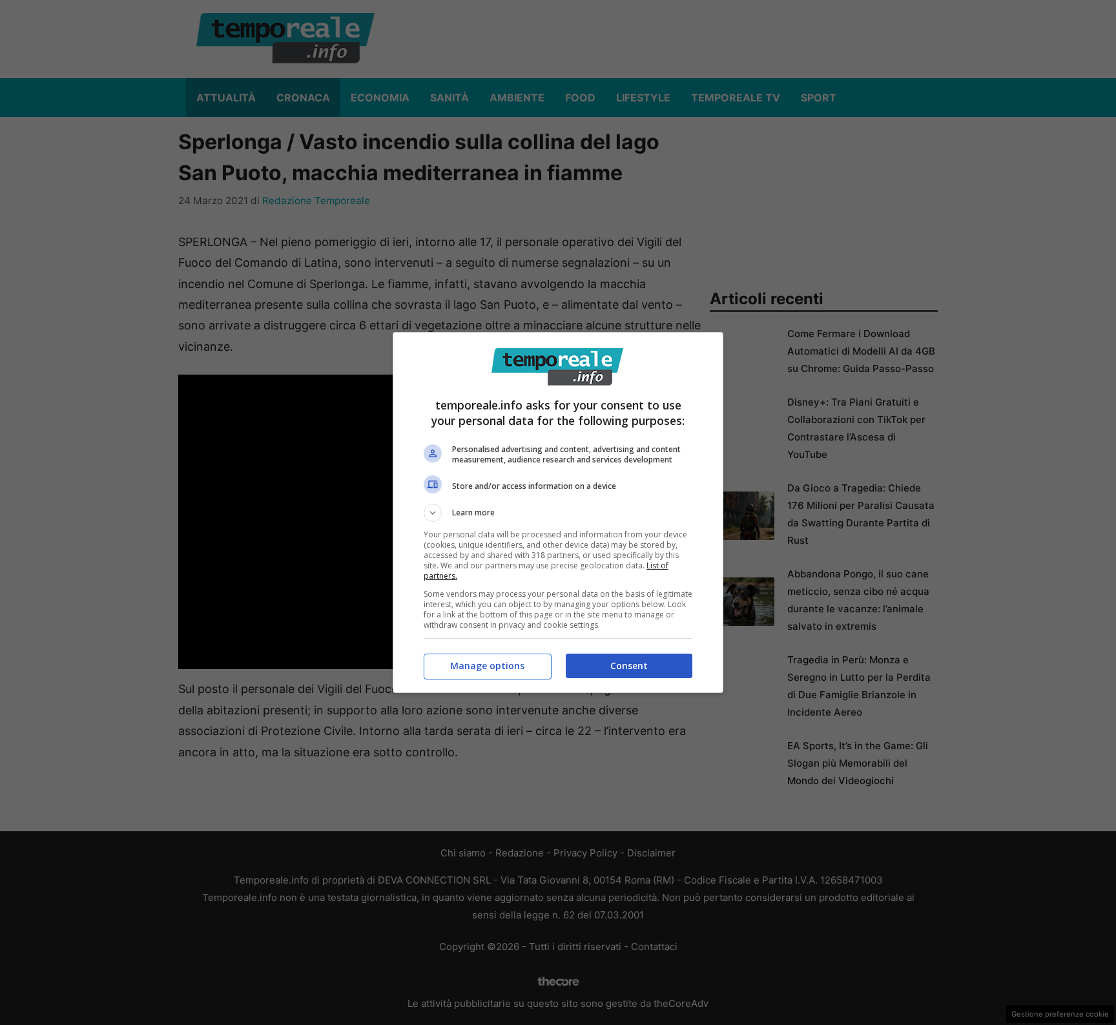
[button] (558, 513)
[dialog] (558, 512)
